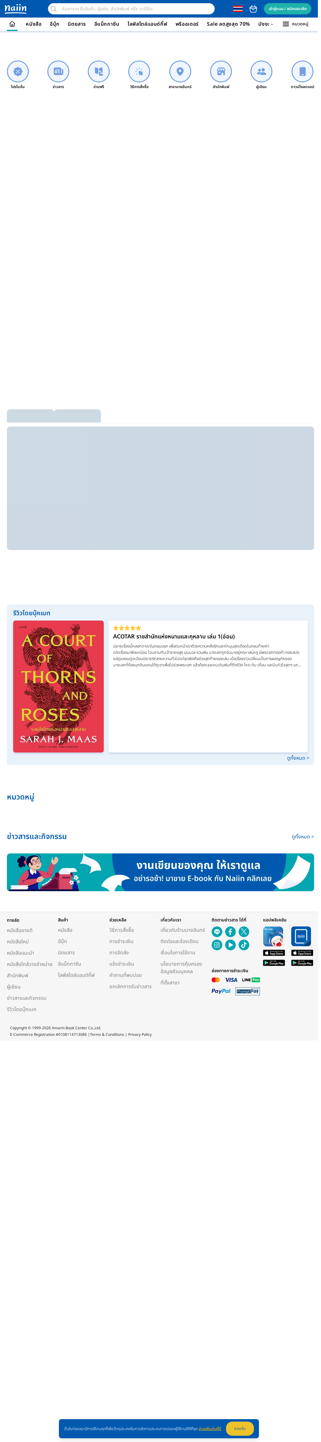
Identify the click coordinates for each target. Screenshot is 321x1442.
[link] (18, 75)
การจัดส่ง (119, 953)
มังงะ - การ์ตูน (274, 24)
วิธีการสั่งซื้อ (121, 930)
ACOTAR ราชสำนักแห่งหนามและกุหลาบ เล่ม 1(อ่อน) (174, 636)
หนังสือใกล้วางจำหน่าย (30, 964)
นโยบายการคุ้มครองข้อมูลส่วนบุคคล (181, 967)
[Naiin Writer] (160, 872)
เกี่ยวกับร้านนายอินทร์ (182, 930)
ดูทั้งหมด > (298, 758)
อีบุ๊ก (55, 24)
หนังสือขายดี (20, 930)
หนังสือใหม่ (18, 942)
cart (253, 9)
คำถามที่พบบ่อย (125, 975)
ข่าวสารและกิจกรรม (26, 998)
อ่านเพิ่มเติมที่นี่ (210, 1429)
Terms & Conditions (107, 1034)
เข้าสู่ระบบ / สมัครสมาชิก (288, 9)
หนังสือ (33, 24)
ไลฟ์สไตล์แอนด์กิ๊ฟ (147, 24)
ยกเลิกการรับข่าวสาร (130, 986)
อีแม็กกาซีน (106, 24)
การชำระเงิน (121, 941)
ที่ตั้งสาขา (170, 983)
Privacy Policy (140, 1034)
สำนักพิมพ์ (17, 975)
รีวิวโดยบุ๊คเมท (21, 1009)
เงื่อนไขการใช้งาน (177, 953)
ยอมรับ (240, 1428)
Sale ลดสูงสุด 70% (228, 24)
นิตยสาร (77, 24)
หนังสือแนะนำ (20, 953)
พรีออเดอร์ (187, 24)
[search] (53, 8)
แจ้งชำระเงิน (121, 964)
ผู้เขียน (14, 987)
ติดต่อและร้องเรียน (179, 941)
